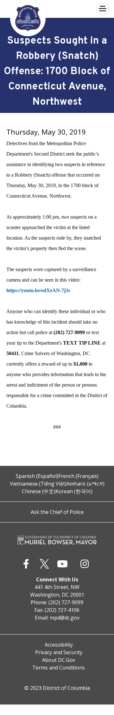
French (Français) (78, 476)
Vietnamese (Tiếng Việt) (38, 483)
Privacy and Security (58, 652)
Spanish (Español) (37, 476)
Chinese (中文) (38, 491)
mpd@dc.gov (64, 617)
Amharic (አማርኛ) (85, 483)
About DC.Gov (58, 659)
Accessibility (59, 644)
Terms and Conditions (58, 667)
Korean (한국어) (73, 491)
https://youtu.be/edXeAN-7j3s (38, 290)
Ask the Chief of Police (57, 511)
